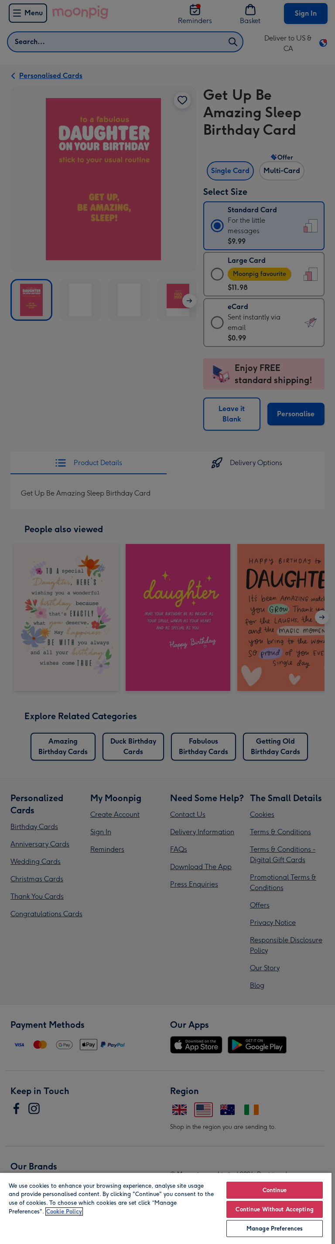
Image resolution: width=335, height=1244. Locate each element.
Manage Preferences (274, 1228)
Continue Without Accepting (274, 1209)
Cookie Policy (64, 1211)
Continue (275, 1190)
